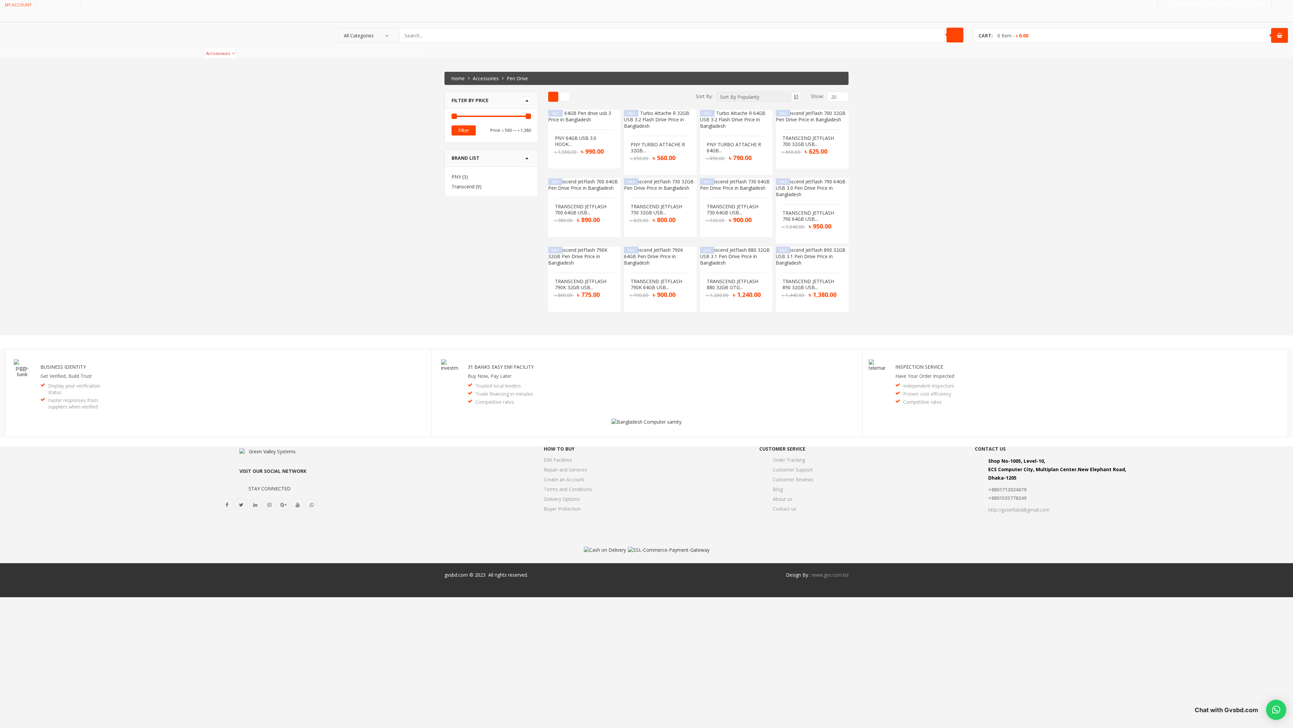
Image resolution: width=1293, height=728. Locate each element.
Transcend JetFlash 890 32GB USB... (808, 284)
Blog (778, 489)
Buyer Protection (562, 509)
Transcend (463, 186)
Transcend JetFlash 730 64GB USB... (732, 210)
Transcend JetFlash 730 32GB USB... (656, 210)
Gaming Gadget (257, 53)
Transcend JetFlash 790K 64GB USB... (656, 284)
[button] (1276, 710)
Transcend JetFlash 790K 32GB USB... (580, 284)
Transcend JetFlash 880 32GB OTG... (732, 284)
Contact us (784, 509)
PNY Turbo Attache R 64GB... (734, 148)
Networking (141, 53)
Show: (817, 96)
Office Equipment (333, 53)
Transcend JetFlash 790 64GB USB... (808, 216)
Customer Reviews (793, 479)
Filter (463, 130)
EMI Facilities (558, 460)
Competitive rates (494, 402)
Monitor (109, 53)
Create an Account (564, 479)
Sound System (180, 53)
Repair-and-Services (565, 469)
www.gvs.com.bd (830, 575)
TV (365, 53)
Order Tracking (789, 460)
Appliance (390, 53)
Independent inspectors (928, 386)
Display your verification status (74, 389)
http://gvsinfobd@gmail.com (1019, 510)
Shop (416, 53)
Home (458, 78)
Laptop (40, 53)
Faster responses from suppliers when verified (73, 403)
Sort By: (704, 96)
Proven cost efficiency (927, 394)
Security (294, 53)
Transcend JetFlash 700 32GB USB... (808, 141)
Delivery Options (562, 499)
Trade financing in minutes (504, 394)
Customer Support (793, 469)
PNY (456, 177)
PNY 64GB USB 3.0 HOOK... (575, 141)
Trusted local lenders (498, 386)
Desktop (13, 53)
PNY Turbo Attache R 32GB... (658, 148)
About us (782, 499)
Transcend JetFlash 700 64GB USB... (580, 210)
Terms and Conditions (568, 489)
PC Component (73, 53)
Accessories (217, 53)
